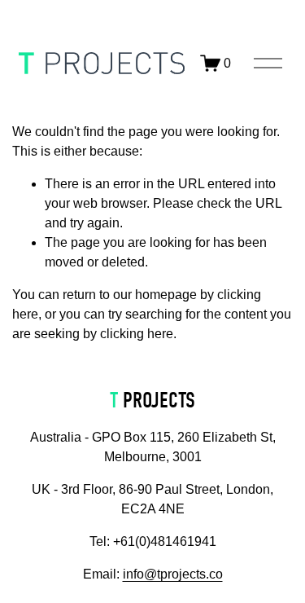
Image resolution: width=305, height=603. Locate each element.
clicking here (136, 334)
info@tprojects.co (173, 574)
